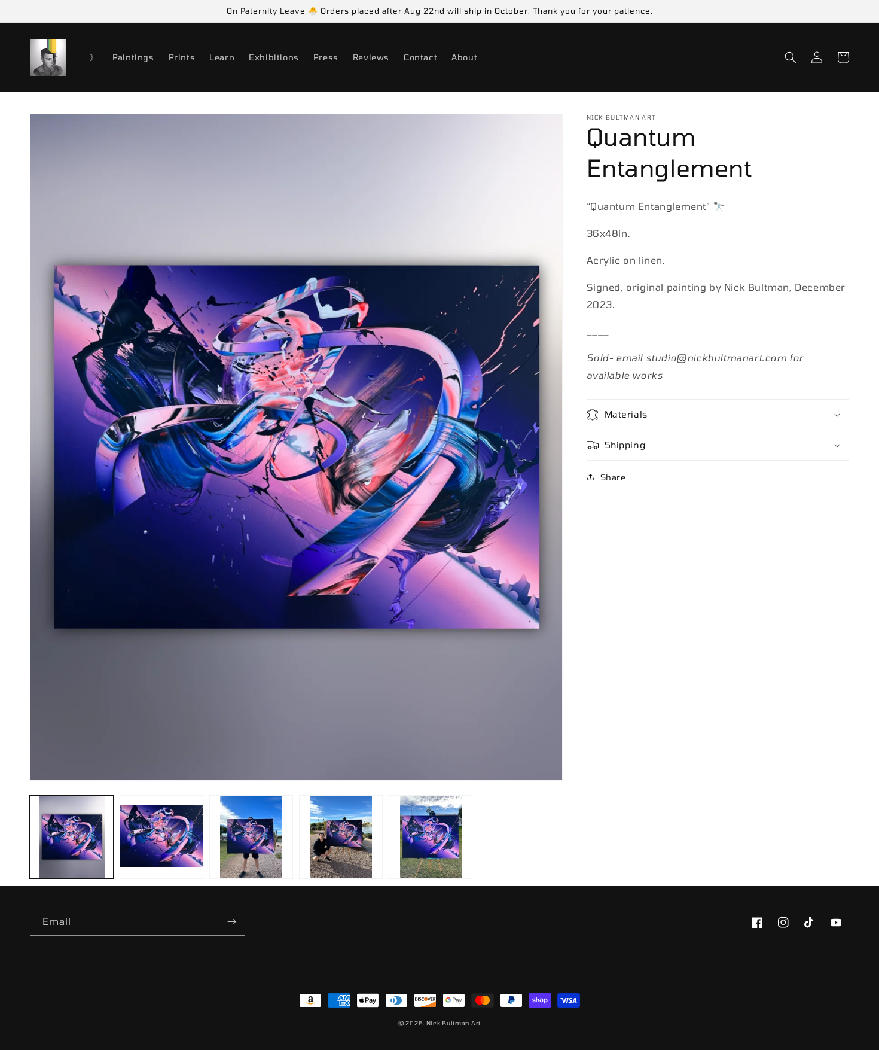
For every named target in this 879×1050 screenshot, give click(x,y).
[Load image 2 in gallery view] (161, 837)
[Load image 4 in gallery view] (341, 837)
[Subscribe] (231, 922)
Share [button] (613, 477)
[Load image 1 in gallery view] (72, 837)
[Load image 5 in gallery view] (430, 837)
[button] (790, 57)
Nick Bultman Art (453, 1023)
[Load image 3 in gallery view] (251, 837)
